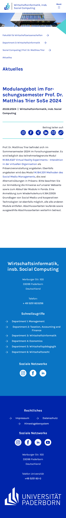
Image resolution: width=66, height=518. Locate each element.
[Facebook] (33, 372)
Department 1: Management (28, 321)
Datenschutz (50, 418)
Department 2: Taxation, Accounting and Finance (37, 328)
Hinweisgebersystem (36, 423)
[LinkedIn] (43, 372)
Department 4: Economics (27, 340)
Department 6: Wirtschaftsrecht (31, 351)
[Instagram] (23, 372)
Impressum (22, 418)
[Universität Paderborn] (33, 496)
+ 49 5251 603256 (33, 303)
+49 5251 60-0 (33, 478)
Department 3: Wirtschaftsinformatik (34, 335)
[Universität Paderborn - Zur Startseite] (7, 6)
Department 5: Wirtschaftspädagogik (34, 346)
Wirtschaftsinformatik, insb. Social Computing (30, 6)
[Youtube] (48, 442)
